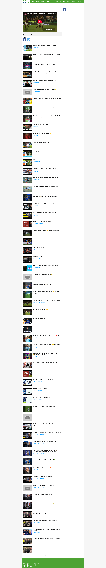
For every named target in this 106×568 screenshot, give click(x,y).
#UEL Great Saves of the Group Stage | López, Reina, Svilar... (47, 98)
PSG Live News (26, 564)
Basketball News (37, 561)
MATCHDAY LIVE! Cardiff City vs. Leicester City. (44, 203)
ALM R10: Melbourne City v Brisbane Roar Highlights (45, 177)
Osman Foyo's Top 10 (38, 239)
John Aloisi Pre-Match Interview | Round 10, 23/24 (44, 80)
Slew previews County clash (39, 371)
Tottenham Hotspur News (28, 562)
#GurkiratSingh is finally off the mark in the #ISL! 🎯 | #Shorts (47, 335)
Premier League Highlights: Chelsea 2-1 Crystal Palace (45, 45)
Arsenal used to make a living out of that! (42, 494)
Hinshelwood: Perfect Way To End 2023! (42, 476)
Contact (35, 564)
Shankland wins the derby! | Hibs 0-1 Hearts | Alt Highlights (46, 300)
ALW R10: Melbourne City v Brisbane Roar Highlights (45, 186)
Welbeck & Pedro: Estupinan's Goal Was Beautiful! (45, 441)
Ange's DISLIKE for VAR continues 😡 (42, 467)
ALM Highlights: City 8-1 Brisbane (41, 151)
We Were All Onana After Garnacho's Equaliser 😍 (44, 89)
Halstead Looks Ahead (38, 247)
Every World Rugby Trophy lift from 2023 (42, 124)
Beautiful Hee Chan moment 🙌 (40, 309)
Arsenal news (25, 558)
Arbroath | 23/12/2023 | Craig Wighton (41, 397)
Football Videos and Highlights (42, 555)
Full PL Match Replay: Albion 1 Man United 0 (43, 485)
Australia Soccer (26, 565)
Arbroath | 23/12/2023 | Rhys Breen (41, 388)
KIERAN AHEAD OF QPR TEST (40, 327)
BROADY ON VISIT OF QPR (39, 318)
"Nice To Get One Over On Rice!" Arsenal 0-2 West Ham (46, 547)
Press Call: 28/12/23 (37, 256)
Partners (35, 565)
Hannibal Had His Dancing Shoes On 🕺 (42, 415)
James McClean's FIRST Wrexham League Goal (44, 406)
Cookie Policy (36, 563)
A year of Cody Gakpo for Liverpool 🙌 (42, 133)
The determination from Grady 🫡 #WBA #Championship (46, 230)
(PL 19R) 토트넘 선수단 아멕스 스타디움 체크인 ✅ (44, 459)
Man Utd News (26, 563)
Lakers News (36, 559)
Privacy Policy (36, 562)
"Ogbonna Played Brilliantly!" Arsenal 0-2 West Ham (45, 520)
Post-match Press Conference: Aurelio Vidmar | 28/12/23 (46, 265)
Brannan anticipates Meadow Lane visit (42, 221)
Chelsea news (25, 559)
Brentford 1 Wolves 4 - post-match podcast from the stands (46, 54)
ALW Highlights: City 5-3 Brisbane (41, 159)
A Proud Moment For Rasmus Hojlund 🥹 (42, 274)
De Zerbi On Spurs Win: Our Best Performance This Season (47, 432)
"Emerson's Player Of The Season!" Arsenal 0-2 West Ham (46, 538)
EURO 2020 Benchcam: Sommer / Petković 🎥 (43, 107)
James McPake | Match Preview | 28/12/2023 (43, 379)
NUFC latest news (26, 561)
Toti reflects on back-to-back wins (41, 142)
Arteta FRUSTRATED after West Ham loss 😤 (43, 503)
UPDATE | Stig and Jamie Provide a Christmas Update (45, 362)
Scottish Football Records (28, 566)
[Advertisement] (73, 32)
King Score (36, 558)
